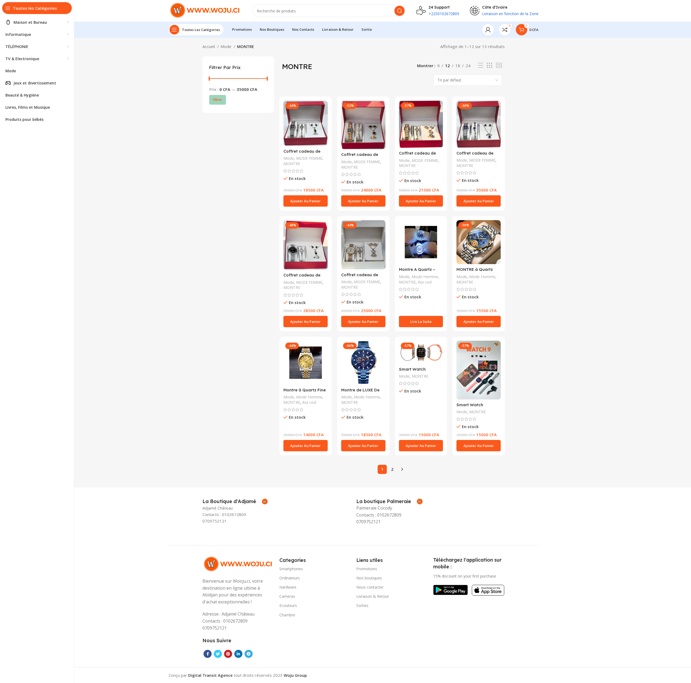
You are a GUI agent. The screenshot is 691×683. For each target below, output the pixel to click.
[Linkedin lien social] (238, 654)
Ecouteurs (288, 605)
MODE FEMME (309, 158)
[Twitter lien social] (218, 654)
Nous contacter (370, 587)
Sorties (362, 605)
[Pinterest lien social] (228, 654)
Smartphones (291, 568)
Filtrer (217, 99)
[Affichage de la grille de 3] (489, 65)
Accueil (209, 46)
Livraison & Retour (372, 596)
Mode (226, 46)
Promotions (366, 568)
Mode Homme (425, 276)
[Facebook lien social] (208, 654)
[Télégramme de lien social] (249, 654)
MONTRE (291, 163)
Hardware (287, 587)
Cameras (287, 596)
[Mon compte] (488, 29)
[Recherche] (399, 11)
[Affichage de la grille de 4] (499, 65)
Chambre (287, 614)
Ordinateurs (289, 577)
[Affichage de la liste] (480, 65)
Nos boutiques (369, 577)
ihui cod (425, 282)
